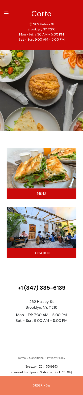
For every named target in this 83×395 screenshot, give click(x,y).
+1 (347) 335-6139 (42, 287)
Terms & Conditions (31, 358)
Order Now (41, 385)
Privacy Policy (56, 358)
